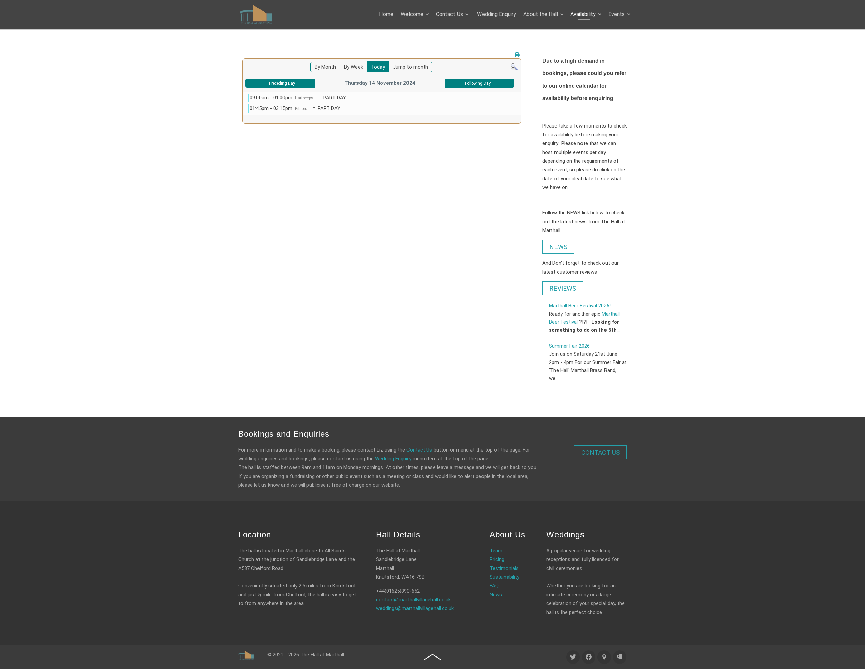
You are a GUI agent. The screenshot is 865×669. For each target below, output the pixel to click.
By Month (325, 67)
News (496, 595)
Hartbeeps (304, 98)
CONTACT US (600, 452)
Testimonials (504, 568)
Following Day (478, 83)
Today (378, 67)
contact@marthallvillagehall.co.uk (413, 600)
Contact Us (419, 450)
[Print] (517, 55)
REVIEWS (562, 288)
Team (496, 551)
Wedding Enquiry (393, 459)
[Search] (514, 66)
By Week (353, 67)
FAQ (494, 586)
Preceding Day (282, 83)
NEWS (558, 247)
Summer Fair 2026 (569, 346)
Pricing (497, 559)
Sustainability (504, 577)
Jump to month (410, 67)
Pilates (301, 108)
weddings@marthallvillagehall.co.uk (415, 608)
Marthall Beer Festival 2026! (580, 306)
